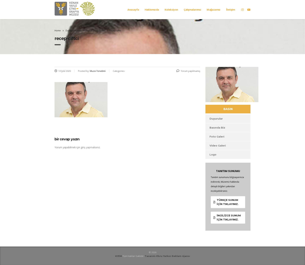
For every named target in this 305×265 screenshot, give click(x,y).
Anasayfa (133, 9)
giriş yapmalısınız (90, 147)
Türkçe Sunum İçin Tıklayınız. (227, 202)
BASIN (228, 109)
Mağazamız (213, 9)
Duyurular (216, 118)
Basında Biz (217, 127)
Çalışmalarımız (192, 9)
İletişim (230, 9)
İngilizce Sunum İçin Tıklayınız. (229, 217)
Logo (213, 154)
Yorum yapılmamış (190, 71)
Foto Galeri (217, 136)
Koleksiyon (171, 9)
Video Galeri (218, 145)
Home (58, 30)
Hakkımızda (152, 9)
